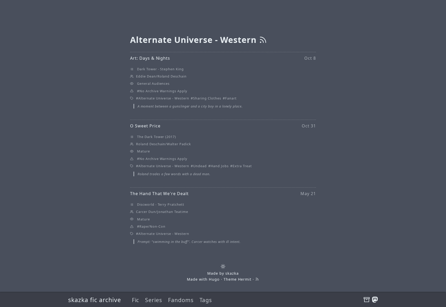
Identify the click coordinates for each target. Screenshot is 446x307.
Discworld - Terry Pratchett (160, 204)
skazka (232, 273)
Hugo (214, 279)
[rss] (263, 39)
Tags (206, 300)
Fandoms (181, 300)
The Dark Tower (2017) (156, 136)
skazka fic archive (94, 300)
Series (153, 300)
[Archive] (367, 300)
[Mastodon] (375, 300)
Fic (135, 300)
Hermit (245, 279)
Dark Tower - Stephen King (160, 69)
